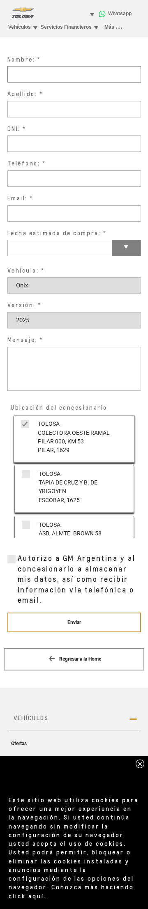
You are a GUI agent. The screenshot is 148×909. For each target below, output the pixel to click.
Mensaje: (22, 339)
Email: (17, 198)
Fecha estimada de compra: (54, 233)
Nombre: (21, 59)
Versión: (21, 304)
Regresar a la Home (79, 659)
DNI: (14, 128)
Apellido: (22, 93)
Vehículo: (23, 270)
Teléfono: (23, 163)
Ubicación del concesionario (59, 407)
